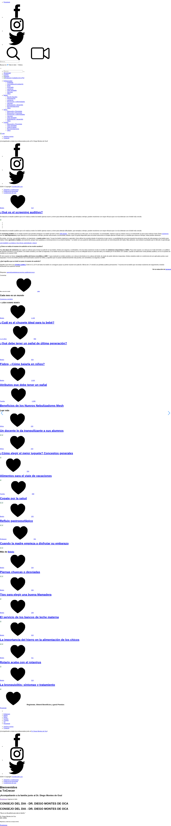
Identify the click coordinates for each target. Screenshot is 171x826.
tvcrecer (168, 269)
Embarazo (3, 539)
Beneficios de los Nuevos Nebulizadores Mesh (32, 405)
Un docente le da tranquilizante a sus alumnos (32, 430)
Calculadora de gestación (15, 84)
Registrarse (3, 799)
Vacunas (10, 92)
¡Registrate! (7, 73)
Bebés (6, 95)
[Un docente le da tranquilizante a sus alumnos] (1, 435)
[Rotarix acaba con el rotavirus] (0, 666)
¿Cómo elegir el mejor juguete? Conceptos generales (36, 453)
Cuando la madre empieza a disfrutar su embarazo (34, 543)
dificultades (63, 233)
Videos (20, 65)
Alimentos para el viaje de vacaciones (26, 475)
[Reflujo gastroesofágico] (1, 525)
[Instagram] (17, 31)
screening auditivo (24, 272)
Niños (5, 109)
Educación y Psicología (14, 111)
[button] (0, 68)
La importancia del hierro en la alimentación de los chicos (39, 639)
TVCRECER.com (17, 186)
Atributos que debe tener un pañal (23, 384)
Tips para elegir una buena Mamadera (25, 594)
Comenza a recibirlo (6, 299)
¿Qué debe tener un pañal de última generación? (33, 343)
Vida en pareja (11, 127)
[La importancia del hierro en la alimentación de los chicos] (1, 644)
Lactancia (10, 89)
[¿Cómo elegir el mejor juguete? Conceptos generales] (0, 457)
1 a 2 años (3, 339)
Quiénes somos (8, 136)
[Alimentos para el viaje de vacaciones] (0, 480)
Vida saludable (12, 90)
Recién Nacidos (12, 97)
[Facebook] (17, 17)
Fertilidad (10, 82)
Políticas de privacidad (11, 191)
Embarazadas (8, 81)
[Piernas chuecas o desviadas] (1, 576)
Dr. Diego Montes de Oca (39, 731)
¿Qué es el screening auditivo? (21, 212)
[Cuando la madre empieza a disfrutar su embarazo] (1, 548)
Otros (9, 93)
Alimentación (11, 98)
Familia (6, 122)
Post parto (10, 87)
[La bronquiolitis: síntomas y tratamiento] (0, 689)
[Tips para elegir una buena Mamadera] (0, 599)
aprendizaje (10, 272)
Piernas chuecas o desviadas (20, 572)
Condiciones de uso (10, 193)
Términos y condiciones (11, 189)
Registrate (7, 2)
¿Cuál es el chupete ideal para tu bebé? (27, 322)
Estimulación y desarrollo (15, 105)
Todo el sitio (12, 65)
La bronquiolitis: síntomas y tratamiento (27, 684)
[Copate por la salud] (1, 503)
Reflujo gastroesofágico (16, 520)
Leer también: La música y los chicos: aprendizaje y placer (18, 243)
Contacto (6, 138)
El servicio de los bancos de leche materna (29, 617)
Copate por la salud (13, 498)
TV (4, 722)
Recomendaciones (13, 106)
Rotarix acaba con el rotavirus (20, 662)
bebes (16, 272)
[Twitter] (17, 44)
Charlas (6, 74)
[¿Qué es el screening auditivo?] (0, 220)
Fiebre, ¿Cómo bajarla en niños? (22, 364)
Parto (9, 85)
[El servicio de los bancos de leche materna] (0, 621)
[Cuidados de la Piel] (14, 78)
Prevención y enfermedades (16, 101)
